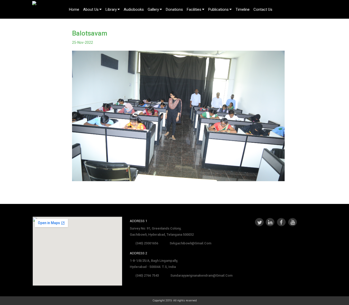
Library (111, 9)
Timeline (243, 9)
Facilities (194, 9)
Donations (174, 9)
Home (74, 9)
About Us (91, 9)
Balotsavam (89, 33)
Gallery (153, 9)
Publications (218, 9)
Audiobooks (134, 9)
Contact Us (262, 9)
